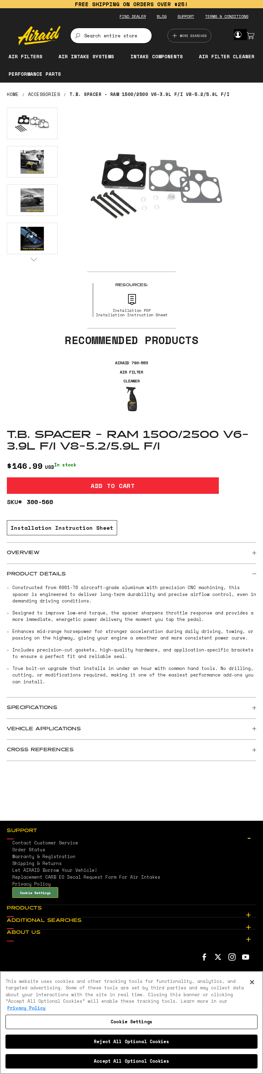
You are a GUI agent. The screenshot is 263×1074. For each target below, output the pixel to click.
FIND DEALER (133, 16)
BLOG (161, 16)
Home (12, 94)
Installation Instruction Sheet (62, 528)
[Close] (252, 982)
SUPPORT (185, 16)
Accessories (44, 94)
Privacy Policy (26, 1007)
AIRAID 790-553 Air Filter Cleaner (131, 372)
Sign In (238, 34)
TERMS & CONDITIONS (226, 16)
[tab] (131, 553)
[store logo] (39, 35)
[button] (32, 123)
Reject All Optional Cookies (131, 1041)
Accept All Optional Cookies (131, 1061)
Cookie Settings (35, 892)
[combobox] (111, 36)
